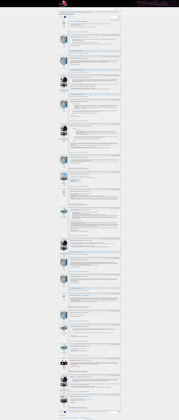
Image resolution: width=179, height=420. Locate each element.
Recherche (69, 9)
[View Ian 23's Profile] (63, 21)
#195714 (118, 75)
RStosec (85, 407)
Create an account (78, 53)
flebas (64, 189)
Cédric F (64, 358)
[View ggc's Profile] (64, 39)
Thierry (64, 172)
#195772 (118, 375)
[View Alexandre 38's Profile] (64, 81)
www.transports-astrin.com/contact (76, 244)
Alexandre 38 (64, 75)
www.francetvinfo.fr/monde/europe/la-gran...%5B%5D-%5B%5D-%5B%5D (83, 177)
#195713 (118, 56)
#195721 (118, 172)
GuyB (64, 395)
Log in (73, 53)
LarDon (64, 208)
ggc (63, 35)
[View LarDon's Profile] (64, 210)
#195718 (118, 124)
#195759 (118, 293)
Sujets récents (64, 9)
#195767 (118, 344)
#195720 (118, 155)
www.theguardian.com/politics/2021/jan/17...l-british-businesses (81, 399)
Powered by (87, 419)
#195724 (118, 208)
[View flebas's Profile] (63, 190)
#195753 (118, 258)
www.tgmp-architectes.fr (78, 181)
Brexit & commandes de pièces (75, 21)
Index (60, 9)
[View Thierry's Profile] (64, 176)
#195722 (118, 189)
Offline (64, 23)
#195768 (118, 358)
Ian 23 (87, 21)
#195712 (118, 35)
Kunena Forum (91, 419)
